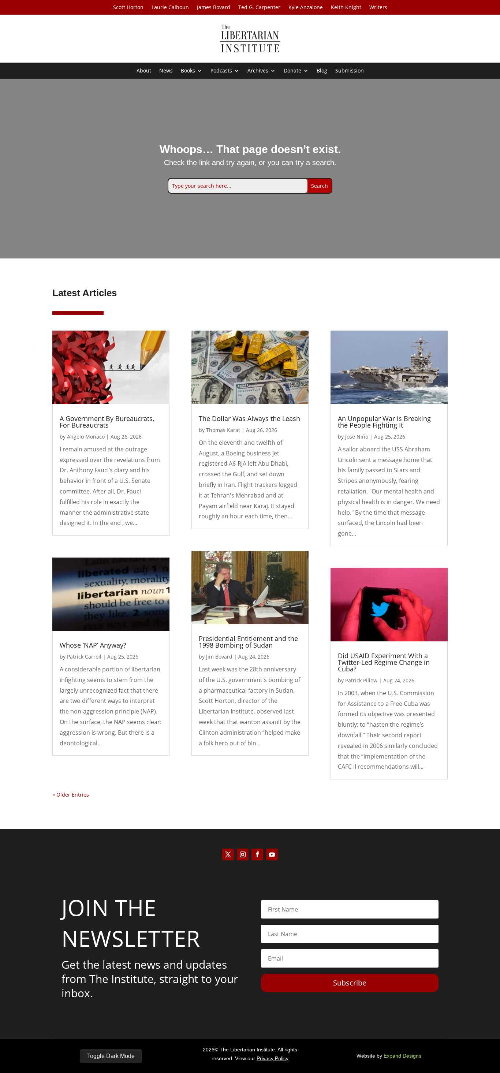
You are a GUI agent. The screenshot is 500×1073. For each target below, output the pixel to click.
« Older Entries (70, 794)
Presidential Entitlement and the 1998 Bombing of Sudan (248, 641)
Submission (349, 71)
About (144, 71)
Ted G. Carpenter (259, 8)
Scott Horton (128, 8)
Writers (378, 8)
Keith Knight (346, 8)
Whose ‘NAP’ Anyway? (93, 645)
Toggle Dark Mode (111, 1056)
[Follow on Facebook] (257, 854)
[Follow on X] (228, 854)
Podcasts (221, 71)
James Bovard (213, 8)
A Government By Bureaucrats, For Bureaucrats (107, 421)
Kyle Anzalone (305, 8)
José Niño (356, 436)
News (166, 71)
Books (188, 71)
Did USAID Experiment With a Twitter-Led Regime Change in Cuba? (384, 662)
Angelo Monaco (86, 436)
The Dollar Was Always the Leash (249, 418)
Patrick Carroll (84, 656)
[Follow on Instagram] (243, 854)
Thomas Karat (223, 429)
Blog (322, 71)
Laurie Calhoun (170, 8)
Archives (257, 71)
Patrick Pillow (361, 680)
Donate (292, 71)
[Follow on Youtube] (272, 854)
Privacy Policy (272, 1058)
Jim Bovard (219, 656)
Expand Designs (402, 1056)
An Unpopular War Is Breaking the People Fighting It (384, 421)
